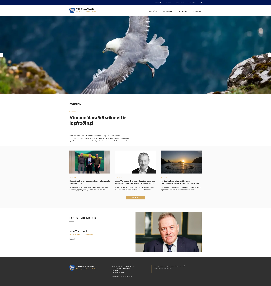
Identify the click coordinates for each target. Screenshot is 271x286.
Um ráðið (197, 11)
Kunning (183, 11)
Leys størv (168, 2)
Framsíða (153, 11)
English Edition (180, 2)
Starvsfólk (158, 2)
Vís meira (135, 198)
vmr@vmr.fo (126, 268)
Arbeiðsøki (168, 11)
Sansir (170, 268)
